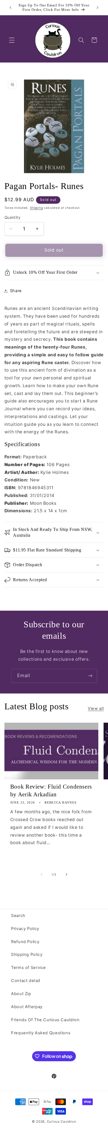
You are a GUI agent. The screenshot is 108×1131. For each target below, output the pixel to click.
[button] (11, 40)
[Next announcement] (97, 7)
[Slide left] (41, 874)
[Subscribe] (90, 676)
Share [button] (16, 290)
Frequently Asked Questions (40, 1032)
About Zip (21, 993)
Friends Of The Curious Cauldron (45, 1019)
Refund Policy (25, 941)
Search (18, 915)
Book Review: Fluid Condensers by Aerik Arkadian (51, 790)
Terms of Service (28, 967)
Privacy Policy (25, 928)
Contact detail (25, 980)
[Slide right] (66, 874)
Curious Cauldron (61, 1121)
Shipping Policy (26, 954)
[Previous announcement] (10, 7)
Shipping (36, 208)
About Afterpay (27, 1006)
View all (96, 708)
